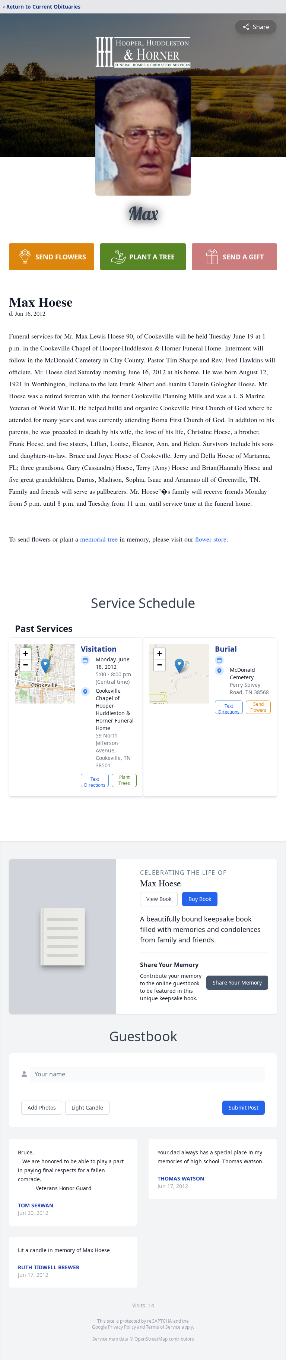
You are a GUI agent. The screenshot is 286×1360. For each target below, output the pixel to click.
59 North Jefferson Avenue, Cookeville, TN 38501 (113, 750)
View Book (158, 898)
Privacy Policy (122, 1327)
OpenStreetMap (151, 1339)
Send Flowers (258, 707)
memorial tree (99, 538)
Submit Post (243, 1107)
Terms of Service (163, 1327)
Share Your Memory (237, 982)
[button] (45, 666)
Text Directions (94, 781)
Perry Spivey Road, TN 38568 (249, 688)
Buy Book (199, 898)
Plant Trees (124, 780)
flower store (210, 538)
